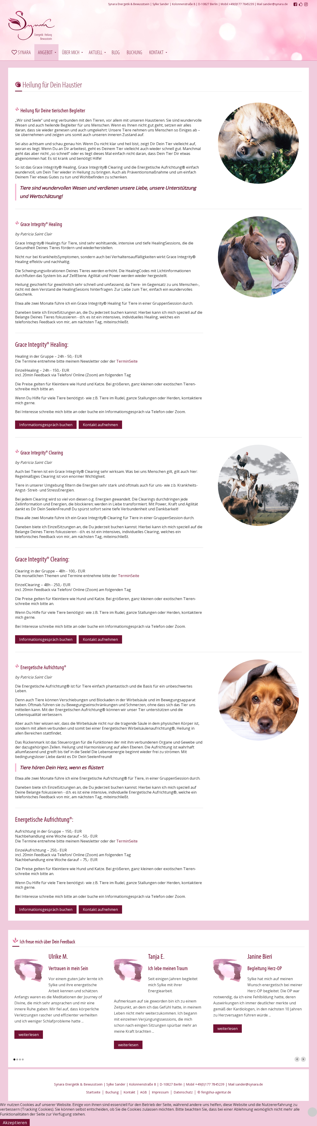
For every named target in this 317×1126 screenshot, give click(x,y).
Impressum (160, 1092)
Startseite (93, 1092)
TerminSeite (127, 361)
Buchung (134, 52)
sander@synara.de (275, 4)
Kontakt (156, 52)
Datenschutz (183, 1092)
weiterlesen (29, 1034)
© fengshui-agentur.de (214, 1092)
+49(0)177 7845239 (241, 4)
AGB (143, 1092)
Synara (24, 52)
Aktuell (95, 52)
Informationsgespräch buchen (45, 424)
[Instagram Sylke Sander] (306, 4)
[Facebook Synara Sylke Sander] (295, 4)
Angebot (45, 52)
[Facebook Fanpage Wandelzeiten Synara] (300, 4)
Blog (116, 52)
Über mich (70, 52)
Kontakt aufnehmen (100, 424)
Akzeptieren (15, 1122)
